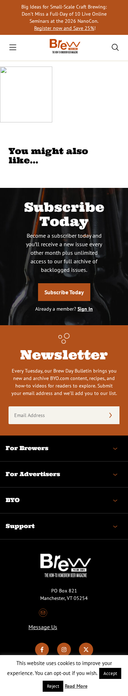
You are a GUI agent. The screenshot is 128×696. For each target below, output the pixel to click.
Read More (76, 686)
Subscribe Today (64, 292)
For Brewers (27, 448)
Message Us (42, 627)
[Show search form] (115, 47)
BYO (13, 499)
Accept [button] (110, 673)
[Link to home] (64, 47)
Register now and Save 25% (64, 28)
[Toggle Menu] (13, 47)
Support (20, 525)
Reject (53, 686)
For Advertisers (33, 474)
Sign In (85, 309)
